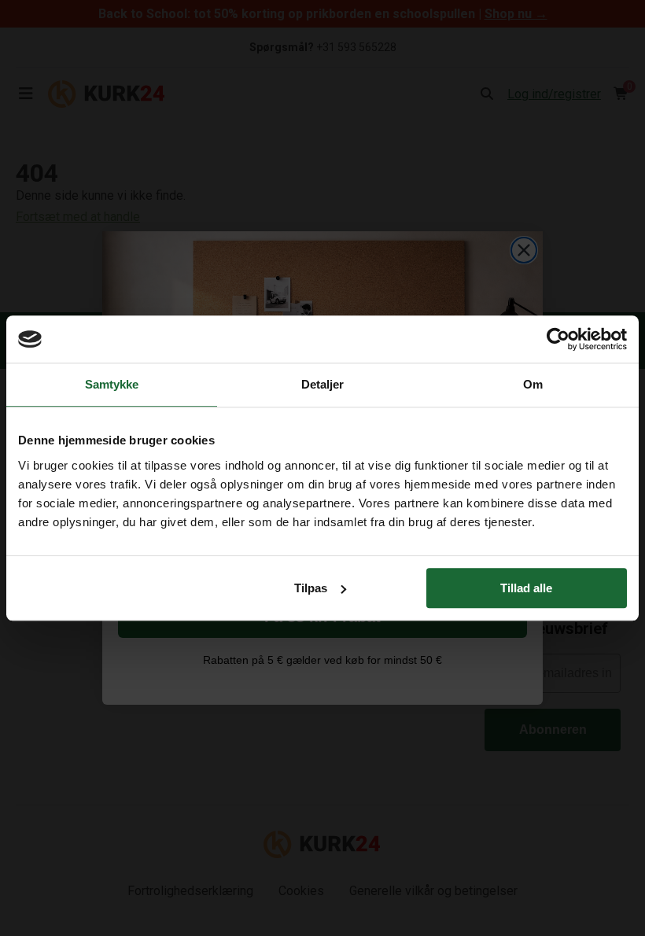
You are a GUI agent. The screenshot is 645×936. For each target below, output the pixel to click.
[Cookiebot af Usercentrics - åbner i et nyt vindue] (558, 339)
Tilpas (310, 588)
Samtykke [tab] (112, 384)
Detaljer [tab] (323, 384)
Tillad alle (526, 588)
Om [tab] (533, 384)
